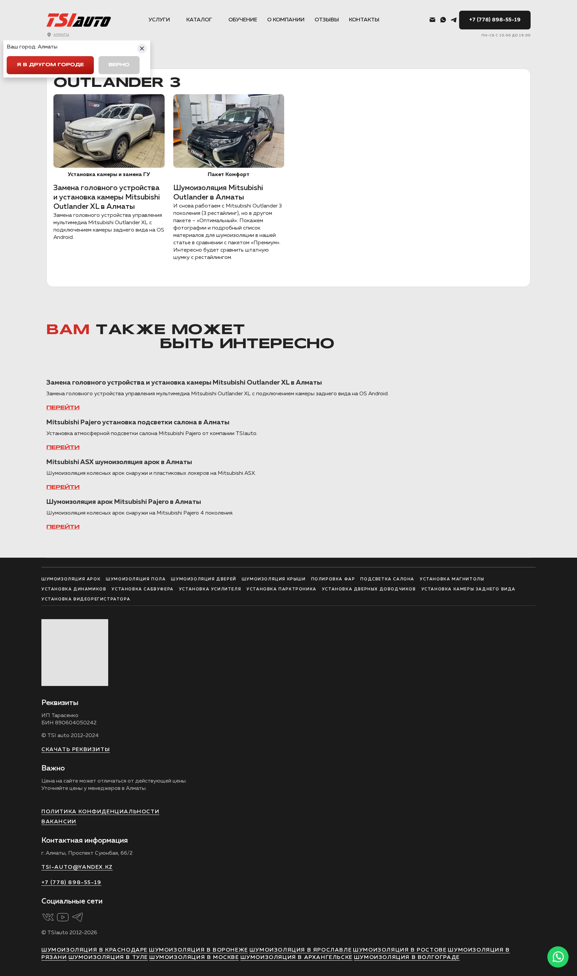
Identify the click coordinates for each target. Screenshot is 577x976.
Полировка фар (333, 579)
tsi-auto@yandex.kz (77, 867)
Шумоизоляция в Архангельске (296, 957)
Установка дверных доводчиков (369, 589)
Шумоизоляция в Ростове (399, 950)
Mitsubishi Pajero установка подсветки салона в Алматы (137, 422)
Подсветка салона (387, 579)
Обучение (242, 20)
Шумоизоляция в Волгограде (407, 957)
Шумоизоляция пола (136, 579)
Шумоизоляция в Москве (194, 957)
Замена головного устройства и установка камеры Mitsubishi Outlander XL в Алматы (106, 197)
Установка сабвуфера (142, 589)
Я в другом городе (50, 65)
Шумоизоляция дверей (203, 579)
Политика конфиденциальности (100, 812)
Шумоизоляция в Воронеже (198, 950)
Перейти (62, 408)
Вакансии (58, 822)
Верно (119, 65)
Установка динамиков (73, 589)
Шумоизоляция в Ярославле (300, 950)
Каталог (199, 20)
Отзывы (327, 20)
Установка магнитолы (452, 579)
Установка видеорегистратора (85, 599)
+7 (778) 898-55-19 (495, 20)
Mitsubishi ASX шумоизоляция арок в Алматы (119, 462)
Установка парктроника (281, 589)
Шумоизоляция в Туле (108, 957)
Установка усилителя (210, 589)
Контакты (364, 20)
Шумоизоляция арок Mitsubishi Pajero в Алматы (123, 502)
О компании (286, 20)
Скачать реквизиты (75, 749)
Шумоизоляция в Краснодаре (94, 950)
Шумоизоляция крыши (274, 579)
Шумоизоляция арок (71, 579)
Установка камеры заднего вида (468, 589)
